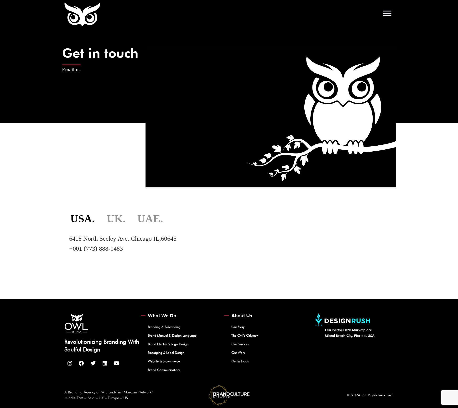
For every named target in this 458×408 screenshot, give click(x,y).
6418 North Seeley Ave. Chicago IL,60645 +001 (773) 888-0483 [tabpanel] (123, 243)
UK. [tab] (116, 219)
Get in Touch (240, 361)
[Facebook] (81, 363)
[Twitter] (93, 363)
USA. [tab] (82, 219)
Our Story (238, 327)
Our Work (238, 353)
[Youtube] (116, 363)
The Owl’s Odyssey (244, 335)
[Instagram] (69, 363)
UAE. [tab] (150, 219)
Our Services (240, 344)
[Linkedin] (104, 363)
